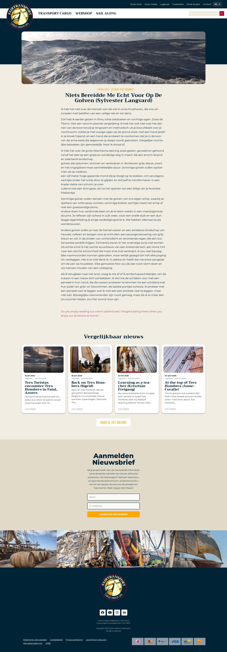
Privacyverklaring (74, 639)
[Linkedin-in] (124, 613)
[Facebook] (103, 613)
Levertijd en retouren (96, 639)
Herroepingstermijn (32, 643)
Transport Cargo (54, 13)
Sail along (106, 13)
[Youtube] (110, 613)
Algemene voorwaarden (35, 639)
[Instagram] (117, 613)
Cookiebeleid (56, 639)
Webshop (83, 13)
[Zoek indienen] (222, 13)
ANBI (48, 643)
